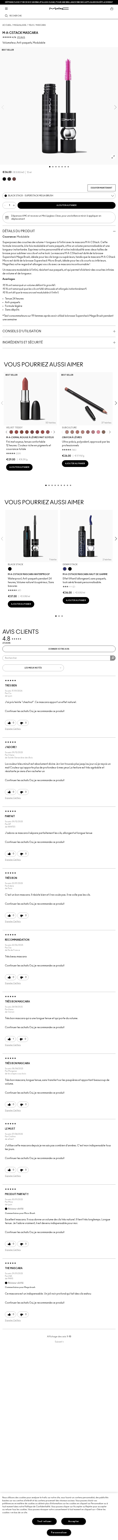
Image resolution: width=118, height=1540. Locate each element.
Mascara (41, 25)
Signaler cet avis (13, 729)
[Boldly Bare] (77, 432)
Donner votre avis (59, 649)
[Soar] (32, 432)
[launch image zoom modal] (113, 156)
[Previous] (7, 432)
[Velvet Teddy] (11, 432)
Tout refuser (44, 1521)
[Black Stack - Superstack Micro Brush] (9, 179)
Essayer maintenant (101, 188)
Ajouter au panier (67, 205)
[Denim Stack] (65, 569)
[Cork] (104, 432)
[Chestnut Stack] (14, 179)
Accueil (6, 25)
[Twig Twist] (37, 432)
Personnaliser (59, 1532)
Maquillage (19, 25)
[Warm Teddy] (22, 432)
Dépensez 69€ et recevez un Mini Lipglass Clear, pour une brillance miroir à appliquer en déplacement (59, 2)
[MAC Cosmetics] (59, 9)
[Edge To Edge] (98, 432)
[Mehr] (48, 432)
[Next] (53, 432)
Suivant (59, 1342)
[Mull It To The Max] (16, 432)
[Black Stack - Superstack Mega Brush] (4, 179)
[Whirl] (27, 432)
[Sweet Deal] (43, 432)
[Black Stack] (10, 569)
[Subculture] (67, 432)
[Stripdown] (72, 432)
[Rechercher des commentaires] (113, 658)
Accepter (73, 1521)
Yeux (31, 25)
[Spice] (83, 432)
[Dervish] (93, 432)
